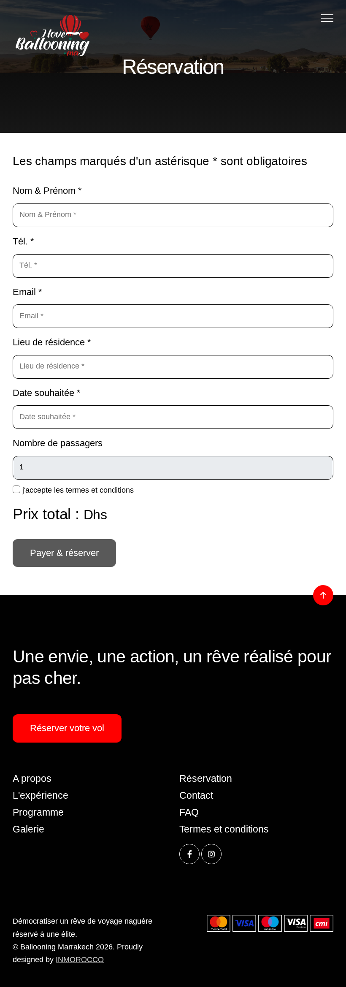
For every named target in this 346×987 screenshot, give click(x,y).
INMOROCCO (80, 959)
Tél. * (23, 241)
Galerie (28, 829)
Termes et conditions (224, 829)
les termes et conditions (94, 490)
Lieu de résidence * (52, 342)
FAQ (189, 812)
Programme (38, 812)
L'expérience (40, 795)
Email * (27, 292)
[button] (327, 18)
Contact (196, 795)
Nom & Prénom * (47, 190)
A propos (32, 778)
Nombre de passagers (58, 443)
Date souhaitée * (47, 393)
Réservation (205, 778)
